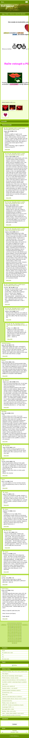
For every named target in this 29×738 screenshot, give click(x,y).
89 (10, 641)
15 (16, 624)
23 (18, 626)
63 (14, 635)
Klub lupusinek (7, 5)
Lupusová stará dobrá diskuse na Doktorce (12, 696)
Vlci (3, 656)
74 (8, 638)
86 (18, 640)
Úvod (3, 14)
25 (8, 627)
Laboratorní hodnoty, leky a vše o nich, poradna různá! (14, 671)
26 (10, 627)
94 (20, 641)
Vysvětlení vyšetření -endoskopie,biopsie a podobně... (14, 682)
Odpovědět (7, 149)
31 (20, 627)
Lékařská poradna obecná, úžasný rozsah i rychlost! (14, 698)
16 (18, 624)
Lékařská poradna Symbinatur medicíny (11, 690)
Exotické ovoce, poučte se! (8, 686)
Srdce (14, 102)
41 (12, 630)
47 (10, 632)
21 (14, 626)
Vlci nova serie (5, 659)
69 (12, 636)
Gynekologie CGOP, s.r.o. (8, 707)
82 (10, 640)
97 (16, 643)
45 (20, 630)
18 (8, 626)
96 (14, 643)
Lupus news (5, 684)
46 (8, 632)
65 (18, 635)
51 (18, 632)
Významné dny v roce (7, 692)
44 (18, 630)
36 (16, 629)
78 (16, 638)
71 (16, 636)
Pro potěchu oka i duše (7, 652)
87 (20, 640)
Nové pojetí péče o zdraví (8, 709)
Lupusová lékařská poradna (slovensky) (11, 715)
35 (14, 629)
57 (16, 633)
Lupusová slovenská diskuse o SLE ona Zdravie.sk (14, 680)
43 (16, 630)
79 (18, 638)
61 (10, 635)
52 (20, 632)
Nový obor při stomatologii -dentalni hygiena (12, 675)
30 (18, 627)
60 (8, 635)
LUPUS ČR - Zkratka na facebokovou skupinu (12, 705)
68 (10, 636)
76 (12, 638)
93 (18, 641)
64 (16, 635)
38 (20, 629)
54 (10, 633)
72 (18, 636)
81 (8, 640)
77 (14, 638)
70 (14, 636)
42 (14, 630)
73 (20, 636)
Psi (3, 654)
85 (16, 640)
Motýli (3, 650)
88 (8, 641)
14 (14, 624)
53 (8, 633)
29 (16, 627)
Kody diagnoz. (5, 673)
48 (12, 632)
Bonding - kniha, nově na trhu (9, 711)
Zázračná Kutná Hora (7, 700)
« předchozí (3, 624)
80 (20, 638)
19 (10, 626)
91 (14, 641)
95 (12, 643)
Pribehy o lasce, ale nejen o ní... (9, 703)
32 (8, 629)
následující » (25, 624)
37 (18, 629)
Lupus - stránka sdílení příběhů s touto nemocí (13, 713)
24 (20, 626)
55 (12, 633)
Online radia (5, 694)
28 (14, 627)
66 (20, 635)
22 (16, 626)
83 (12, 640)
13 (12, 624)
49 (14, 632)
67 (8, 636)
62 (12, 635)
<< (2, 732)
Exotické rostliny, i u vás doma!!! (9, 688)
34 (12, 629)
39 (8, 630)
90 (12, 641)
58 (18, 633)
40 (10, 630)
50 (16, 632)
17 (20, 624)
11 (8, 624)
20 (12, 626)
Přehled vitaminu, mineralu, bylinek (10, 677)
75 (10, 638)
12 (10, 624)
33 (10, 629)
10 (21, 623)
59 (20, 633)
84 (14, 640)
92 (16, 641)
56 (14, 633)
